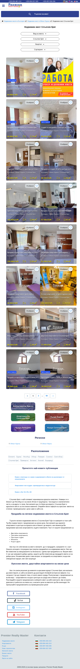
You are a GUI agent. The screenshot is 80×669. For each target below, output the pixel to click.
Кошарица (49, 460)
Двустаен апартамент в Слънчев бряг (55, 336)
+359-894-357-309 (32, 1)
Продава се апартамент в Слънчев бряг (22, 127)
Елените (12, 457)
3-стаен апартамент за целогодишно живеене (57, 294)
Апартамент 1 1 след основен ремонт (21, 336)
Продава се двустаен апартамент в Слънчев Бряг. (23, 252)
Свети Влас (58, 457)
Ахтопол (33, 460)
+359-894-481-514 (15, 1)
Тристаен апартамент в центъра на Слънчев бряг (23, 211)
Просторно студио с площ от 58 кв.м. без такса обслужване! (57, 377)
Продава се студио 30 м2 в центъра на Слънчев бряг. (57, 169)
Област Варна (47, 443)
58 (47, 396)
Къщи (4, 646)
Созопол (49, 457)
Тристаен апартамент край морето (20, 86)
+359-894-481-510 (45, 641)
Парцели (5, 656)
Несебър (26, 457)
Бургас (19, 457)
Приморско (24, 460)
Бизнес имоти (6, 653)
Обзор (34, 457)
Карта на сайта (7, 658)
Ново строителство (8, 648)
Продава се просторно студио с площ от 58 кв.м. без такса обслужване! (23, 377)
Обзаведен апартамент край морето (54, 252)
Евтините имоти (7, 651)
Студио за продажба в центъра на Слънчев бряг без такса (57, 127)
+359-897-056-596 (49, 1)
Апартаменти (6, 643)
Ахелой (40, 460)
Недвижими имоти (8, 641)
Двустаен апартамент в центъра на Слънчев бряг (23, 169)
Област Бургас (15, 443)
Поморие (41, 457)
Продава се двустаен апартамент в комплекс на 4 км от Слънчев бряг (57, 211)
